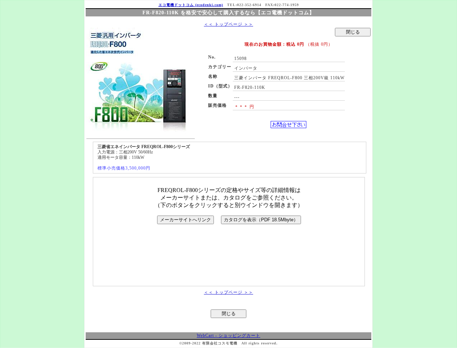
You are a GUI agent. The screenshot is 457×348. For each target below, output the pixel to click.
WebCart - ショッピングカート (228, 335)
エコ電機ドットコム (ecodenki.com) (191, 5)
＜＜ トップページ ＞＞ (228, 24)
